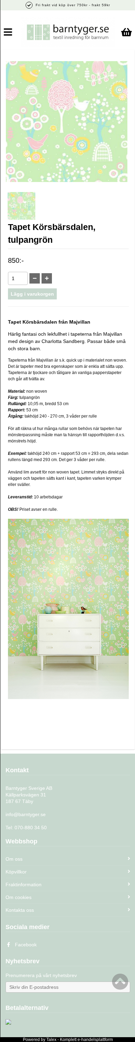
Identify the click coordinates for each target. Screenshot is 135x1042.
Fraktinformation (24, 884)
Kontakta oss (20, 910)
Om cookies (19, 897)
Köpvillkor (16, 871)
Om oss (14, 859)
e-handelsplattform (95, 1039)
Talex (51, 1039)
